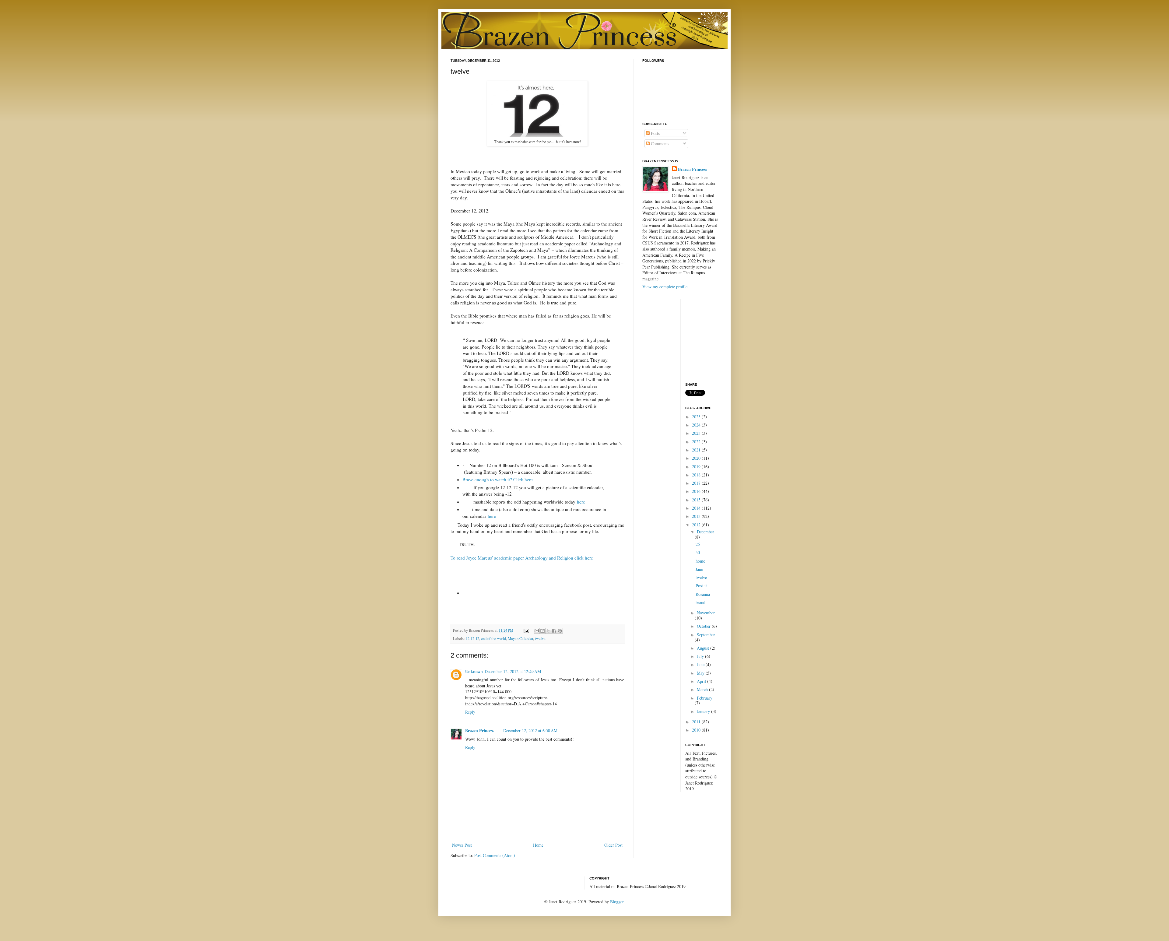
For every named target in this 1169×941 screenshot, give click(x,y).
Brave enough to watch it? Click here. (498, 479)
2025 (697, 417)
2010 (697, 730)
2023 (697, 433)
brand (700, 602)
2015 (697, 500)
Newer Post (462, 845)
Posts (655, 133)
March (703, 689)
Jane (699, 569)
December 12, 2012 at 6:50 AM (530, 730)
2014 (697, 508)
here (581, 502)
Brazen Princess (479, 730)
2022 (697, 441)
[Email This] (537, 631)
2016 (697, 491)
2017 (697, 483)
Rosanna (703, 594)
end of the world (493, 638)
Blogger (616, 901)
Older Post (613, 845)
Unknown (474, 671)
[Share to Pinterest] (560, 631)
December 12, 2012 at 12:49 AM (513, 671)
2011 (697, 722)
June (701, 664)
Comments (659, 143)
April (702, 681)
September (706, 634)
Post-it (701, 585)
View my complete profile (664, 287)
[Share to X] (548, 631)
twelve (540, 638)
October (704, 626)
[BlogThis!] (542, 631)
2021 (697, 450)
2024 (697, 425)
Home (538, 845)
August (703, 648)
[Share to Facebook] (554, 631)
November (706, 613)
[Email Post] (526, 630)
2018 (697, 475)
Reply (470, 712)
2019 (697, 466)
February (704, 698)
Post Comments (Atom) (494, 855)
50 (698, 552)
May (701, 673)
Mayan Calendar (520, 638)
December (705, 532)
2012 (697, 525)
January (704, 711)
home (700, 561)
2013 (697, 516)
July (701, 656)
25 (698, 544)
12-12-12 (472, 638)
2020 (697, 458)
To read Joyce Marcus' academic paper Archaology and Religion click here (522, 558)
